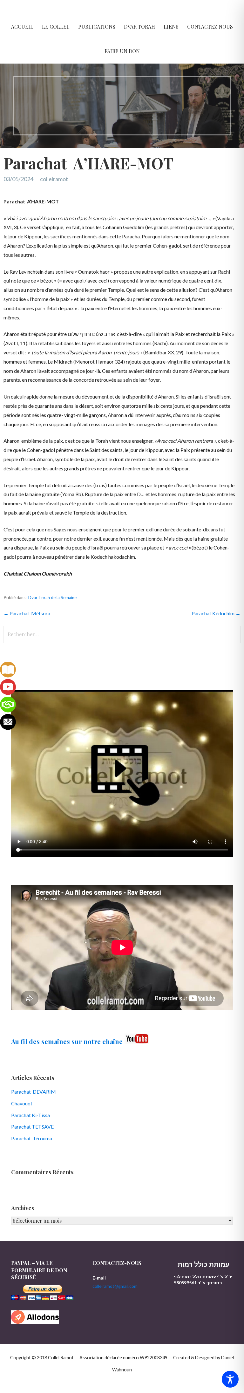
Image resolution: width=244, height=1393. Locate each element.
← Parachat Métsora (26, 613)
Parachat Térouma (31, 1138)
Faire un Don (122, 51)
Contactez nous (210, 26)
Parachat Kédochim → (216, 613)
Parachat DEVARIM (33, 1092)
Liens (171, 26)
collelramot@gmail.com (115, 1286)
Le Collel (56, 26)
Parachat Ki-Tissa (30, 1115)
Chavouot (21, 1103)
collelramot (54, 178)
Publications (96, 26)
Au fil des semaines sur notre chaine (67, 1041)
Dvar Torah (139, 26)
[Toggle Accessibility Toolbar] (230, 1379)
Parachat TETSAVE (32, 1126)
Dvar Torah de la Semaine (52, 597)
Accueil (22, 26)
